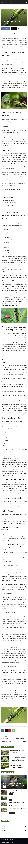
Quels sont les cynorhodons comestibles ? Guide (6, 740)
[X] (6, 730)
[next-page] (5, 816)
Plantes (7, 7)
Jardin (4, 787)
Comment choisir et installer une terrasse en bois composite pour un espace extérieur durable (17, 810)
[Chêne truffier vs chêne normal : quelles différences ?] (4, 792)
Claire (7, 787)
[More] (18, 28)
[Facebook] (2, 730)
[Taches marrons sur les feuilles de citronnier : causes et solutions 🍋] (5, 765)
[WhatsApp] (13, 730)
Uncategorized (12, 812)
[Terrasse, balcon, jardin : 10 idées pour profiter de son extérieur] (4, 804)
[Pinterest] (9, 730)
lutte (17, 46)
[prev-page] (2, 816)
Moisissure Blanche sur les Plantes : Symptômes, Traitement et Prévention (17, 758)
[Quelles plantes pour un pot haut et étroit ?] (5, 752)
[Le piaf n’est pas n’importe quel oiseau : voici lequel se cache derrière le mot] (14, 782)
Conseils (10, 793)
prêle (23, 533)
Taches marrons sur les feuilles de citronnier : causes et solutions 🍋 (16, 765)
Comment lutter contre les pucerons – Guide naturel (21, 740)
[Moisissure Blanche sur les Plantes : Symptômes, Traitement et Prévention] (5, 759)
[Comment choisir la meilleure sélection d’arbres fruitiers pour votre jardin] (4, 798)
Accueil (2, 7)
